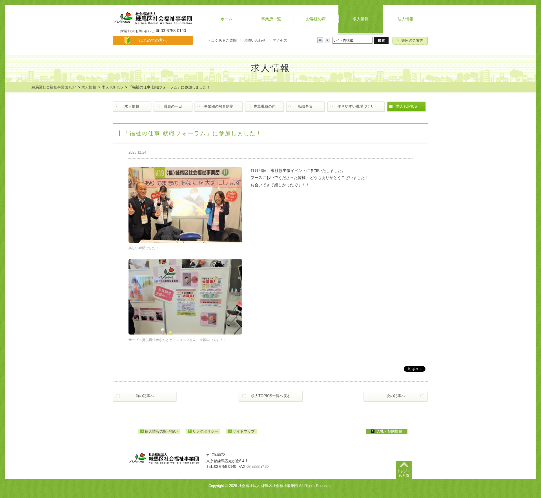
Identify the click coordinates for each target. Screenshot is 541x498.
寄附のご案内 (410, 40)
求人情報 (88, 87)
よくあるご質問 (222, 40)
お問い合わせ (253, 40)
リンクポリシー (205, 431)
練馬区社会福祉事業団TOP (54, 87)
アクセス (278, 40)
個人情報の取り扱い (161, 431)
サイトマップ (244, 431)
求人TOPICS (112, 87)
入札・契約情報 (389, 431)
